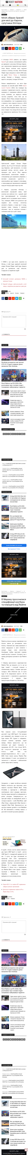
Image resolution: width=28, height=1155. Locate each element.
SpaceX (3, 62)
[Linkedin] (13, 434)
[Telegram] (16, 48)
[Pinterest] (9, 48)
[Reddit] (15, 434)
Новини (12, 9)
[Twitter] (6, 434)
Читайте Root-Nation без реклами (14, 545)
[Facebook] (2, 48)
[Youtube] (22, 434)
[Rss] (4, 434)
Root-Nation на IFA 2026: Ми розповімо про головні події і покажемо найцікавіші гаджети (13, 385)
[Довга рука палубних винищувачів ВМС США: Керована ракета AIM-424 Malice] (5, 526)
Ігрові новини (5, 359)
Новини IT (18, 9)
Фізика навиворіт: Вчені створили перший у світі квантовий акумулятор (17, 413)
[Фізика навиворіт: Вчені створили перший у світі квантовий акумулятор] (5, 413)
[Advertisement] (14, 244)
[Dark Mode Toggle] (26, 1149)
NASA (11, 59)
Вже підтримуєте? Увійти (14, 549)
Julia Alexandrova (8, 44)
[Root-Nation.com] (14, 2)
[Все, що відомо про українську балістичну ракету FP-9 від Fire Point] (5, 518)
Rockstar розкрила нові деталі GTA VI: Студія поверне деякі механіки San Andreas (12, 364)
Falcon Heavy (13, 75)
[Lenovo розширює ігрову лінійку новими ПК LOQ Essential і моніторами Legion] (5, 421)
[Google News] (24, 434)
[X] (6, 48)
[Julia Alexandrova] (2, 44)
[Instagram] (17, 434)
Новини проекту (6, 380)
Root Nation (4, 9)
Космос (17, 293)
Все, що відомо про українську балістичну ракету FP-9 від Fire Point (17, 517)
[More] (23, 48)
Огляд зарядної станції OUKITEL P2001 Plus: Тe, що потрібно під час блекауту (12, 470)
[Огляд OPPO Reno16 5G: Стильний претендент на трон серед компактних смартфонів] (5, 536)
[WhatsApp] (20, 48)
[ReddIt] (13, 48)
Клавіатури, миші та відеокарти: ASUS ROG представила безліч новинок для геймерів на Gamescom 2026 (17, 404)
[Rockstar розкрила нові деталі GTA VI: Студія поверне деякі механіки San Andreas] (14, 354)
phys (9, 291)
